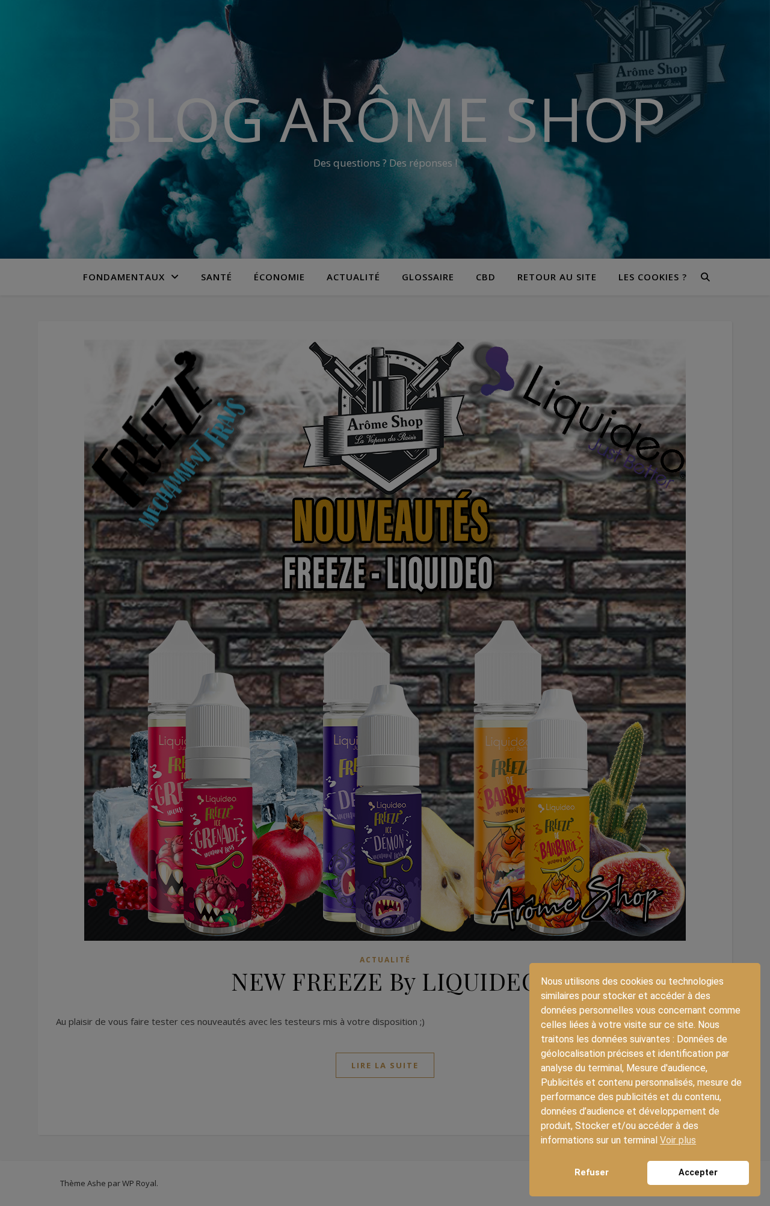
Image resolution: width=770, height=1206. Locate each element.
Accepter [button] (698, 1173)
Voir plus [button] (678, 1140)
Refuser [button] (591, 1173)
